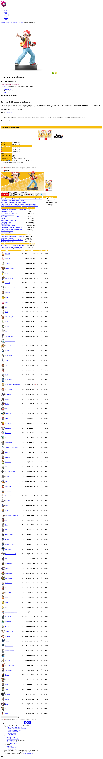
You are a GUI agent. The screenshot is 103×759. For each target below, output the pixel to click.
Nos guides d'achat (12, 741)
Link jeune (7, 92)
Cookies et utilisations (12, 731)
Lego (5, 16)
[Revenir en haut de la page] (2, 757)
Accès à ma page (11, 747)
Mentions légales (11, 733)
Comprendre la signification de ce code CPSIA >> (13, 162)
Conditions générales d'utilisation (15, 727)
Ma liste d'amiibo (11, 749)
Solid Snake (8, 89)
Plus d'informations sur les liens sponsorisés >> (10, 84)
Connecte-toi (4, 86)
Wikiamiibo (10, 740)
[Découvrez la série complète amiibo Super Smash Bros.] (58, 139)
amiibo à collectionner (11, 22)
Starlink (6, 18)
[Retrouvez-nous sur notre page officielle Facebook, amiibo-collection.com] (25, 723)
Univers (21, 22)
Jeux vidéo (6, 15)
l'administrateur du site (27, 753)
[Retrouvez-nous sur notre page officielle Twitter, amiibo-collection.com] (27, 723)
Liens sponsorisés (11, 734)
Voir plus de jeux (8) (6, 232)
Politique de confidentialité (14, 730)
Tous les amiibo (11, 737)
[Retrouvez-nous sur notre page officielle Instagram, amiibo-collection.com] (30, 723)
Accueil (6, 10)
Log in (5, 19)
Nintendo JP (9, 112)
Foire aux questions (12, 743)
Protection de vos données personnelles (17, 728)
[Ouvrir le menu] (1, 8)
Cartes (5, 13)
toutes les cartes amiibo (13, 739)
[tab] (6, 194)
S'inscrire (9, 746)
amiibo (5, 12)
